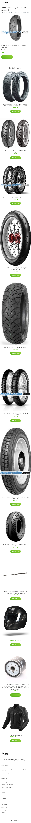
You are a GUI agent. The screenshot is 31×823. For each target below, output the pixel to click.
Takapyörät (23, 45)
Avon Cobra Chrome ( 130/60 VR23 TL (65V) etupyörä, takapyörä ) (15, 268)
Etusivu (3, 12)
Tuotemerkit (4, 792)
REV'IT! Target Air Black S (15, 735)
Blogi (2, 802)
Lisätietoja (7, 57)
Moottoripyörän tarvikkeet (7, 787)
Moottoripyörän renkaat (14, 45)
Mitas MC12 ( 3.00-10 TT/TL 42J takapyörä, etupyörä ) (15, 151)
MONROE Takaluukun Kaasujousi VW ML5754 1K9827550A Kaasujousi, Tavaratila (15, 592)
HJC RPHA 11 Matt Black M (15, 639)
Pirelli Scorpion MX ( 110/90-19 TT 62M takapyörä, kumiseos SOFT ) (15, 414)
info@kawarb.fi (5, 773)
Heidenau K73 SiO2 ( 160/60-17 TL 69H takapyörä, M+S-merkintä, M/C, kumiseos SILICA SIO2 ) (15, 104)
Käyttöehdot (4, 807)
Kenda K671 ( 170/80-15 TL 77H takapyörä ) (15, 347)
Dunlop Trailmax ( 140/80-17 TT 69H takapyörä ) (15, 197)
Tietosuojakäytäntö (6, 810)
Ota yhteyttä (4, 804)
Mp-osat (3, 790)
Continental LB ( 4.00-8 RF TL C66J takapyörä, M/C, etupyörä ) (15, 497)
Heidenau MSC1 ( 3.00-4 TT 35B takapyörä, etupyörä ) (15, 545)
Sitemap (3, 812)
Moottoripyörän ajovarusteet (8, 782)
